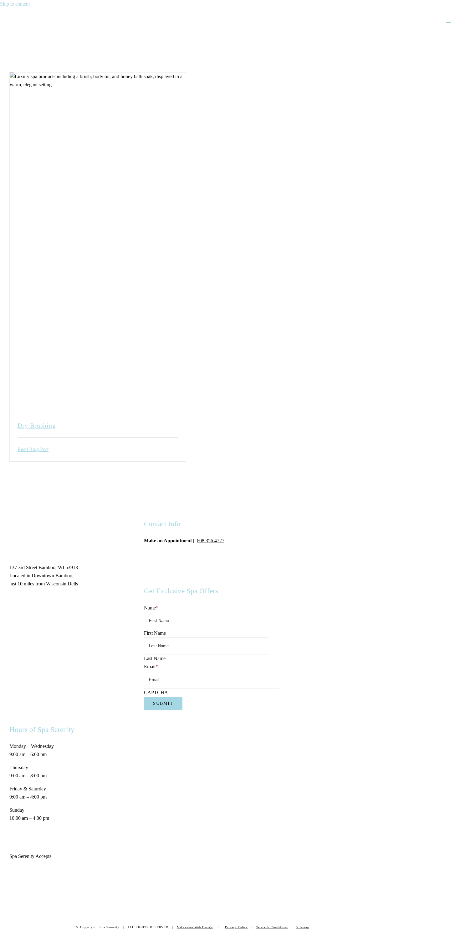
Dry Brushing (37, 425)
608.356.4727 (210, 540)
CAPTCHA (156, 692)
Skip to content (15, 4)
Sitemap (302, 927)
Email (151, 666)
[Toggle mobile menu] (448, 20)
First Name (155, 633)
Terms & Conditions (272, 927)
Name (151, 607)
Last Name (155, 658)
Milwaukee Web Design (195, 927)
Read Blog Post (33, 449)
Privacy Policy (236, 927)
